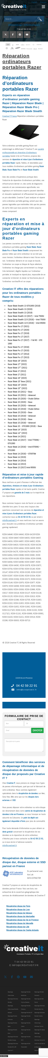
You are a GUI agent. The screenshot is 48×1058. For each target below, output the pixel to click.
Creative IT (14, 7)
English (34, 2)
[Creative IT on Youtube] (27, 34)
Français (43, 2)
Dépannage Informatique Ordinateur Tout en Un (39, 1036)
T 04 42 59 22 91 (24, 29)
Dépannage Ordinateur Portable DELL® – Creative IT (13, 1047)
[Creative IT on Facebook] (13, 34)
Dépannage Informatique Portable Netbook (13, 1009)
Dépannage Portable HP (26, 1012)
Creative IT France (9, 116)
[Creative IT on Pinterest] (20, 34)
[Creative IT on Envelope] (31, 977)
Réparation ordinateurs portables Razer (21, 61)
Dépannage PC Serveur (39, 1030)
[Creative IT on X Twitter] (5, 34)
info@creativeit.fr (9, 520)
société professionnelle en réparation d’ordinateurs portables (23, 152)
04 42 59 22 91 (26, 685)
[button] (43, 6)
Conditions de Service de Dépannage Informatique (39, 1047)
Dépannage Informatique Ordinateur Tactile (38, 1023)
